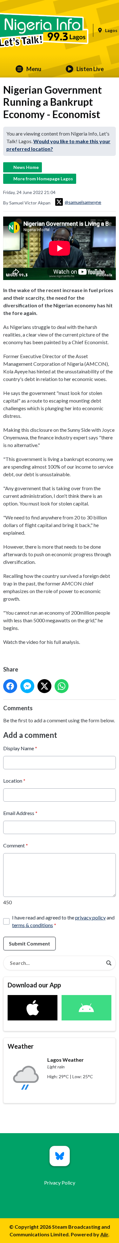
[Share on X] (44, 686)
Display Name (20, 748)
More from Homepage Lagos (43, 178)
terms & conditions (32, 925)
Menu (33, 68)
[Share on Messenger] (27, 686)
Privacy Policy (59, 1183)
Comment (15, 845)
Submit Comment (29, 943)
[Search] (109, 963)
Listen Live (90, 68)
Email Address (20, 813)
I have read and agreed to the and (63, 921)
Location (14, 781)
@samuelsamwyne (83, 202)
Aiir (104, 1234)
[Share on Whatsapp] (62, 686)
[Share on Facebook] (10, 686)
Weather (21, 1046)
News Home (26, 167)
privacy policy (90, 917)
